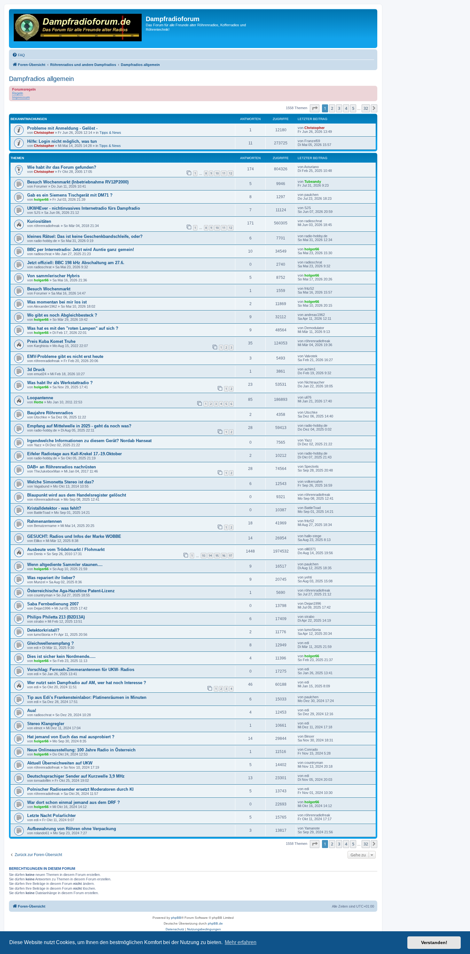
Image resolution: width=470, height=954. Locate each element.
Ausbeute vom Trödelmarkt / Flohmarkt (66, 549)
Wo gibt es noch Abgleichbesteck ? (62, 315)
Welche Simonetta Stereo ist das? (60, 482)
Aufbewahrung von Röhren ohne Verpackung (71, 828)
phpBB (176, 917)
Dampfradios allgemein (41, 78)
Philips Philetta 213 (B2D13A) (56, 617)
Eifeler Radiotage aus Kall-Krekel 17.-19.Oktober (74, 453)
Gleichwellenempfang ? (50, 643)
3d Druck (36, 369)
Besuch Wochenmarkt (48, 289)
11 (223, 173)
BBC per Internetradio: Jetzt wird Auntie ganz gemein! (80, 249)
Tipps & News (110, 132)
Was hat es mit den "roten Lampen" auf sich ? (72, 328)
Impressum (21, 97)
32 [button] (366, 108)
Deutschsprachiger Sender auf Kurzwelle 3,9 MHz (76, 776)
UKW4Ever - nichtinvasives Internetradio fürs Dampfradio (83, 208)
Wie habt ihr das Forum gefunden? (61, 167)
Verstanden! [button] (434, 942)
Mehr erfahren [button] (240, 942)
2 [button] (332, 108)
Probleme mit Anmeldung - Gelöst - (62, 128)
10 (217, 173)
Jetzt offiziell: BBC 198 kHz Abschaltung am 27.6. (75, 262)
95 (217, 556)
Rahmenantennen (44, 521)
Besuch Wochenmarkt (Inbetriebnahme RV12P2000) (78, 182)
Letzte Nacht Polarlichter (51, 815)
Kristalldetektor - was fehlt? (54, 508)
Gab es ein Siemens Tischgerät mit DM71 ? (70, 195)
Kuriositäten (39, 221)
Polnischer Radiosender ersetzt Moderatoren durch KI (80, 789)
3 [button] (339, 108)
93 (203, 556)
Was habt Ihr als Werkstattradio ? (60, 382)
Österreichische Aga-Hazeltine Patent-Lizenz (71, 590)
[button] (314, 108)
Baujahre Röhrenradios (50, 412)
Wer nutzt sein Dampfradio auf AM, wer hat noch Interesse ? (86, 682)
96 (223, 556)
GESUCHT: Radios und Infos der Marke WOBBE (74, 536)
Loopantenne (40, 397)
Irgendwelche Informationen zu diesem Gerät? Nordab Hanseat (89, 440)
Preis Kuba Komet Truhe (51, 341)
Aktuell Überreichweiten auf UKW (59, 763)
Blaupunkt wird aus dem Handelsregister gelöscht (76, 495)
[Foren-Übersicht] (78, 28)
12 (230, 173)
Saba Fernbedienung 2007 (53, 604)
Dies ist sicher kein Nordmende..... (61, 656)
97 (230, 556)
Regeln (17, 93)
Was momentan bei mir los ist (57, 302)
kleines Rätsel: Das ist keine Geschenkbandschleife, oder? (85, 236)
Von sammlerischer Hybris (53, 275)
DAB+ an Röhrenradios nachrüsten (61, 467)
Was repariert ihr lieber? (51, 577)
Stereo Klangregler (45, 723)
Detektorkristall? (43, 630)
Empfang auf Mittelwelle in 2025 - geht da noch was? (79, 426)
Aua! (31, 710)
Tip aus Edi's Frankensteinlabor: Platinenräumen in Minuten (86, 697)
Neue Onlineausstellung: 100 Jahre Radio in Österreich (81, 750)
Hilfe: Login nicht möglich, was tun (62, 141)
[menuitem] (18, 55)
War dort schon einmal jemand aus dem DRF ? (73, 802)
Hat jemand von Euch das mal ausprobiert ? (70, 736)
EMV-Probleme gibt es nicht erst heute (65, 356)
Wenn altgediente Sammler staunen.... (65, 564)
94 (210, 556)
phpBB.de (215, 923)
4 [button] (346, 108)
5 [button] (353, 108)
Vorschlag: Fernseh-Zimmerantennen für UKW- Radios (80, 669)
